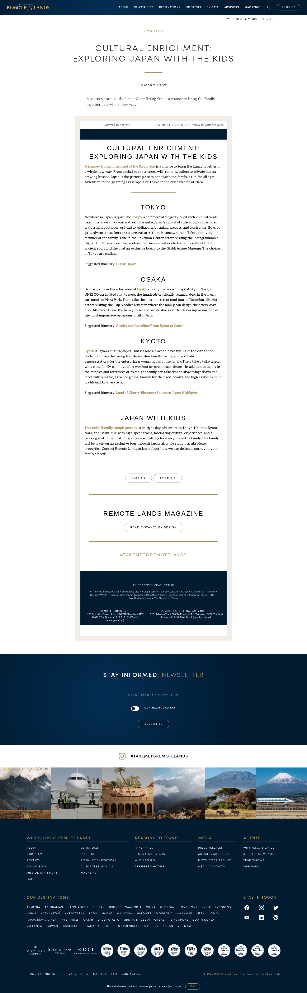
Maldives (144, 913)
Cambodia (133, 907)
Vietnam (184, 926)
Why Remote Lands (259, 847)
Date (213, 7)
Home (226, 19)
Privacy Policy (76, 974)
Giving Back (37, 866)
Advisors (231, 7)
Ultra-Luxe (90, 847)
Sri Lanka (34, 926)
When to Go (145, 860)
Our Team (34, 854)
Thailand (91, 926)
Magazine (252, 7)
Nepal (201, 913)
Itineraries (144, 847)
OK (192, 986)
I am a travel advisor (159, 708)
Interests (193, 7)
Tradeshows (253, 860)
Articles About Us (213, 854)
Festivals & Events (150, 854)
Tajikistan (71, 926)
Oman (215, 913)
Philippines (70, 919)
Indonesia (223, 907)
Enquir (288, 7)
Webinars (251, 866)
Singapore (179, 919)
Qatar (88, 919)
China (151, 907)
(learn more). (175, 986)
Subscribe (153, 724)
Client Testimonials (97, 866)
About (124, 7)
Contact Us (131, 974)
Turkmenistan (128, 926)
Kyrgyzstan (75, 913)
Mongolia (164, 913)
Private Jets (144, 7)
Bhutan (99, 907)
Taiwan (52, 926)
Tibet (108, 926)
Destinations (169, 7)
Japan (31, 913)
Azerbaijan (54, 907)
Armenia (33, 907)
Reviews (33, 860)
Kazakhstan (50, 913)
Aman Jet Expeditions (99, 860)
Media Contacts (211, 866)
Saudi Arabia (108, 919)
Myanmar (184, 913)
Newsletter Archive (215, 860)
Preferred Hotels (150, 866)
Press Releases (210, 847)
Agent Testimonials (259, 854)
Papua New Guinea (42, 919)
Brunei (115, 907)
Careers (100, 974)
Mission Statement (42, 873)
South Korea (203, 919)
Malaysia (124, 913)
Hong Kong (188, 907)
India (206, 907)
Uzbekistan (164, 926)
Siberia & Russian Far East (144, 919)
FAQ (29, 879)
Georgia (167, 907)
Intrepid (88, 854)
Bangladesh (78, 907)
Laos (93, 913)
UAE (147, 926)
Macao (107, 913)
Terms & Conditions (43, 974)
